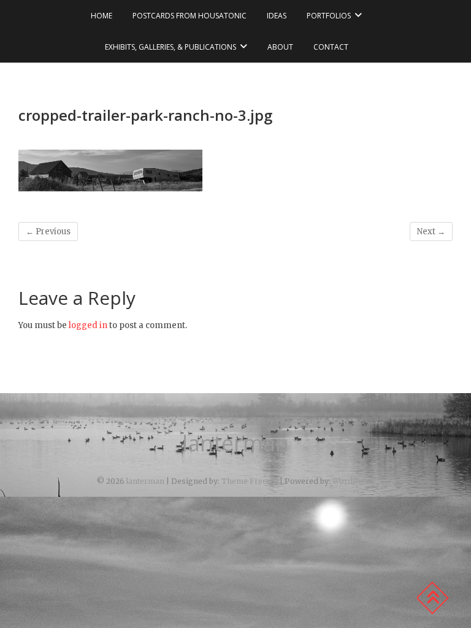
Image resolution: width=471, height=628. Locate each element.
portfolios (329, 15)
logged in (88, 325)
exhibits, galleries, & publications (170, 47)
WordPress (353, 481)
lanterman (235, 443)
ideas (276, 15)
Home (101, 15)
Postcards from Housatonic (189, 15)
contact (330, 47)
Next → (431, 231)
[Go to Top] (432, 598)
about (280, 47)
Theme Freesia (249, 481)
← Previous (48, 231)
